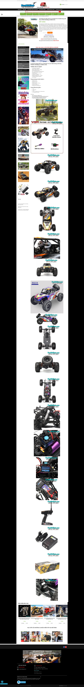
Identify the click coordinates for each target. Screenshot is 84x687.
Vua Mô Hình (65, 685)
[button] (29, 677)
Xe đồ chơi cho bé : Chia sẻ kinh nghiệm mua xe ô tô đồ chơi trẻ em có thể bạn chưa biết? (23, 210)
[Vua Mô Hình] (35, 4)
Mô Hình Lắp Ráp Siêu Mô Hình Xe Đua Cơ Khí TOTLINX (37, 618)
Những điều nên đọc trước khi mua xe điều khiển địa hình (23, 207)
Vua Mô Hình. (29, 685)
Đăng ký (66, 0)
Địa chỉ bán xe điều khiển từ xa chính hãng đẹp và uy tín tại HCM (23, 204)
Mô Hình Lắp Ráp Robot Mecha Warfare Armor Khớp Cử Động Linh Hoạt (24, 618)
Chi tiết (27, 623)
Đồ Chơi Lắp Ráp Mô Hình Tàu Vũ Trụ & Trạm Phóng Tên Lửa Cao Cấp (62, 618)
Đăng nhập (63, 0)
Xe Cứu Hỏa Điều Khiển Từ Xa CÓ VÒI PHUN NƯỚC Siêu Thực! (49, 618)
